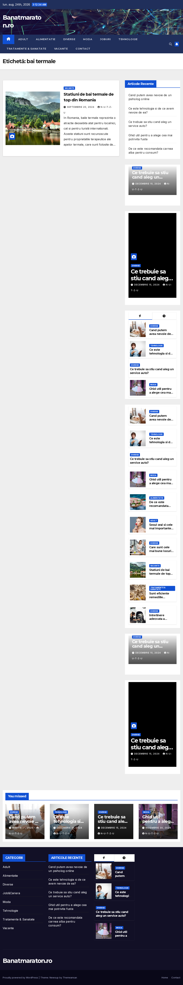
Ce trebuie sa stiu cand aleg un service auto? (112, 913)
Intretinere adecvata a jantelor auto (158, 619)
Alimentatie (45, 39)
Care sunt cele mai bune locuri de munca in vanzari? (160, 553)
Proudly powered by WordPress (21, 977)
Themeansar (70, 977)
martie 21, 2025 (23, 827)
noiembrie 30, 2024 (148, 187)
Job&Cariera (11, 893)
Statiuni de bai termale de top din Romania (159, 573)
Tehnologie (127, 39)
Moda (87, 39)
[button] (170, 44)
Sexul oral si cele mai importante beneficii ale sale (161, 528)
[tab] (140, 316)
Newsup (54, 977)
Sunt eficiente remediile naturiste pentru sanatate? (160, 599)
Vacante (61, 48)
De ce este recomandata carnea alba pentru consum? (160, 507)
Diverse (69, 39)
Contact (83, 48)
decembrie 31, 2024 (69, 827)
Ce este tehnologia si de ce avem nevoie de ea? (160, 355)
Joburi (105, 39)
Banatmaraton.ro (27, 960)
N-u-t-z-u (63, 833)
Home (165, 977)
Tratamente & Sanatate (26, 48)
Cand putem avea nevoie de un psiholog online (160, 335)
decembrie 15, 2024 (114, 827)
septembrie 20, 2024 (81, 107)
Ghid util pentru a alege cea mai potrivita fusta (150, 181)
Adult (23, 39)
